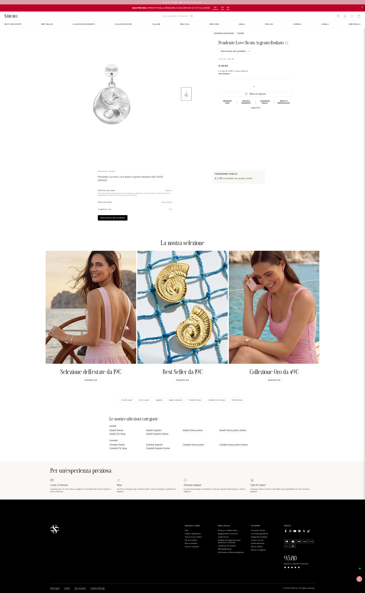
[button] (255, 104)
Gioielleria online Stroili (224, 33)
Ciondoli (240, 33)
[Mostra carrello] (358, 16)
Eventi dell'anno (257, 543)
